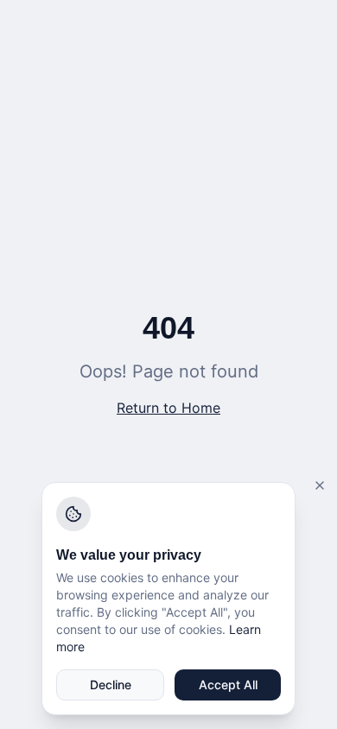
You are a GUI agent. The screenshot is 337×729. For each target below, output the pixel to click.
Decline (110, 684)
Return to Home (168, 407)
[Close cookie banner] (319, 485)
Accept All (228, 684)
